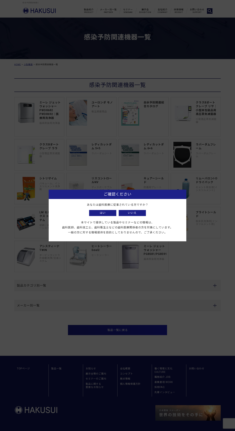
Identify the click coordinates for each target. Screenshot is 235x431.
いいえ (132, 212)
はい (103, 212)
